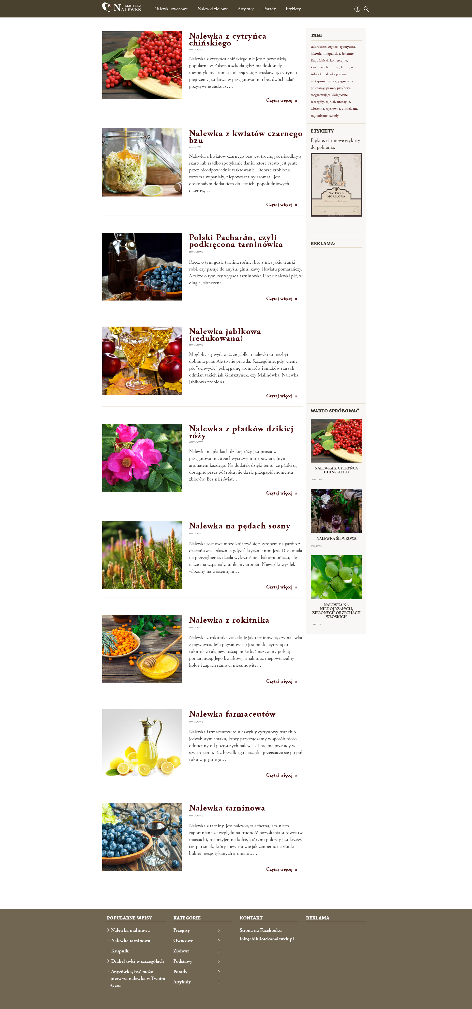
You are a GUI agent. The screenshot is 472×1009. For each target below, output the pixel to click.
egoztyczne (347, 46)
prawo (330, 88)
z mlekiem (349, 108)
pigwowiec (346, 81)
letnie (345, 67)
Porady (180, 972)
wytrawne (333, 108)
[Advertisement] (336, 325)
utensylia (343, 101)
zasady (334, 115)
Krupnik (120, 951)
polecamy (317, 88)
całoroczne (318, 46)
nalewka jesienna (336, 74)
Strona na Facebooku (261, 930)
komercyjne (338, 60)
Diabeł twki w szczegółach (137, 961)
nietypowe (318, 81)
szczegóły (317, 101)
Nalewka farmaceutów (232, 714)
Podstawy (182, 961)
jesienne (348, 53)
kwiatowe (317, 67)
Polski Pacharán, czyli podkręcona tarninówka (236, 241)
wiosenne (317, 108)
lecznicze (332, 67)
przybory (343, 88)
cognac (333, 46)
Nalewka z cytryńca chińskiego (228, 39)
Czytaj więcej (279, 100)
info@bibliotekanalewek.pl (267, 939)
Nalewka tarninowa (227, 808)
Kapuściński (319, 60)
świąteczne (340, 94)
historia (316, 53)
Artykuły (182, 982)
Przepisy (181, 930)
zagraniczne (319, 115)
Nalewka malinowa (130, 930)
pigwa (332, 81)
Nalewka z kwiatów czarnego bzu (246, 137)
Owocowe (196, 49)
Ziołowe (195, 147)
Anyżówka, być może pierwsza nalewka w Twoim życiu (137, 979)
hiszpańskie (332, 53)
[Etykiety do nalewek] (336, 185)
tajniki (330, 101)
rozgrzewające (320, 94)
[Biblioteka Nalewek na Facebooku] (357, 10)
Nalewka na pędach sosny (240, 526)
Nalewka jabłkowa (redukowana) (225, 335)
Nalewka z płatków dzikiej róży (241, 432)
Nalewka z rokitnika (229, 620)
